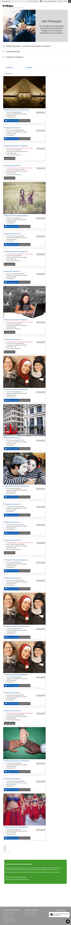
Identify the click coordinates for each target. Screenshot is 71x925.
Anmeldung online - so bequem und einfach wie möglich (28, 46)
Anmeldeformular (13, 51)
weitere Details (24, 120)
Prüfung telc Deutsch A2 (12, 165)
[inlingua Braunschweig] (8, 6)
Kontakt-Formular (23, 879)
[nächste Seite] (4, 849)
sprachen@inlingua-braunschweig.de (49, 872)
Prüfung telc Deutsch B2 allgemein (16, 215)
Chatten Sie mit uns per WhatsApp (15, 877)
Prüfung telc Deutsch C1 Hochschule (16, 110)
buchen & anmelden (12, 120)
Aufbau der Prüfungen (14, 57)
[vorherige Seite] (4, 846)
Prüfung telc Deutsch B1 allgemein (16, 146)
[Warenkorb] (40, 1)
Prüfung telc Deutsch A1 (12, 128)
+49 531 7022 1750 (34, 1)
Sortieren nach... (8, 73)
